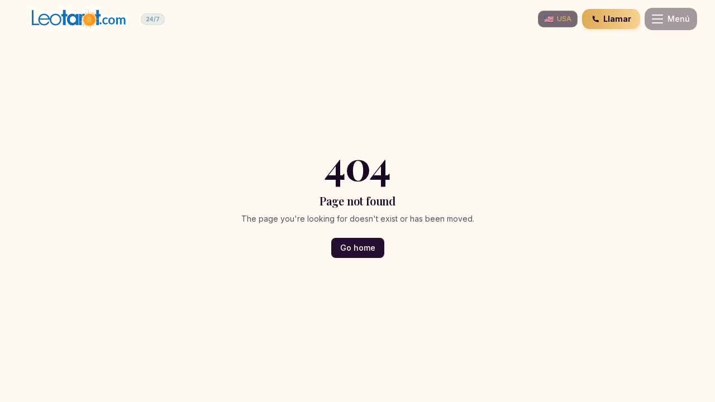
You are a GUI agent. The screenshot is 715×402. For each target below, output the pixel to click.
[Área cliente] (523, 19)
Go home (357, 247)
